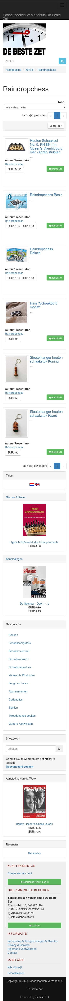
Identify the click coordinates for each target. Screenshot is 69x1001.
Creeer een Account (20, 873)
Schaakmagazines (20, 667)
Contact (12, 952)
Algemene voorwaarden (22, 949)
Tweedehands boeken (22, 715)
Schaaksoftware (18, 659)
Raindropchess (14, 164)
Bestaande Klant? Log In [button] (35, 881)
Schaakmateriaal (19, 651)
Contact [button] (35, 925)
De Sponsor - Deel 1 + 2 (34, 603)
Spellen (13, 707)
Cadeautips (16, 699)
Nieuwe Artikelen (16, 497)
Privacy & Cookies (19, 945)
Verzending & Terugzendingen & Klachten (33, 941)
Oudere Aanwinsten (21, 724)
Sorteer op (55, 125)
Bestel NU (56, 168)
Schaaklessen (16, 973)
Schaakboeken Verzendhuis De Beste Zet (32, 15)
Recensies (34, 853)
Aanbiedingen (14, 559)
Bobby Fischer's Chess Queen (34, 824)
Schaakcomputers (20, 643)
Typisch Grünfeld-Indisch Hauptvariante (34, 542)
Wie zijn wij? (15, 967)
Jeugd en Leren (18, 683)
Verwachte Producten (22, 675)
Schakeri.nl (42, 997)
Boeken (13, 635)
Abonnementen (18, 691)
